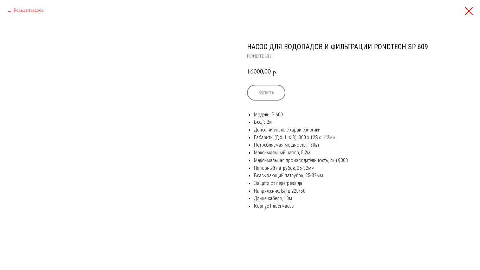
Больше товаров (28, 10)
